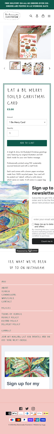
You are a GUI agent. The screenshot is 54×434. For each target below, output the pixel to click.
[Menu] (49, 16)
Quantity (10, 128)
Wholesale (7, 298)
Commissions (8, 295)
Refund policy (9, 321)
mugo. (43, 425)
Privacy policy (10, 317)
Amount (10, 117)
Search (5, 291)
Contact (6, 302)
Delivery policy (10, 324)
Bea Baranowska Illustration (23, 425)
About (4, 288)
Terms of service (11, 314)
